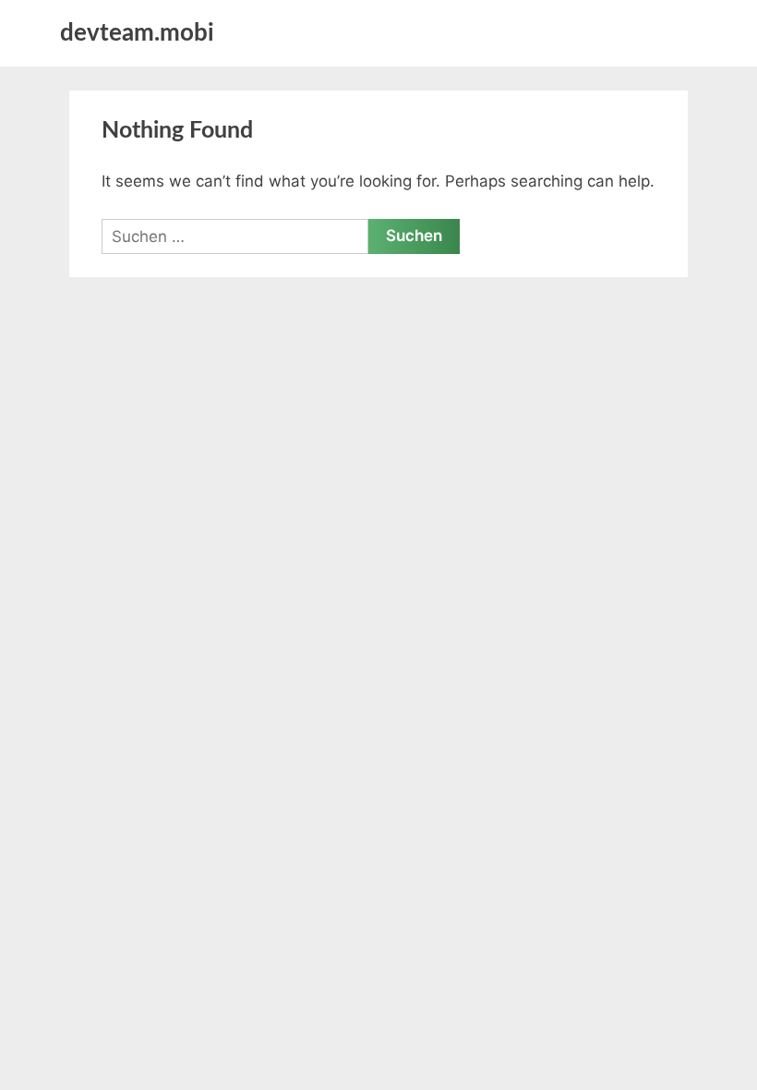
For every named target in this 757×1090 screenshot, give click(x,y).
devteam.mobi (137, 33)
